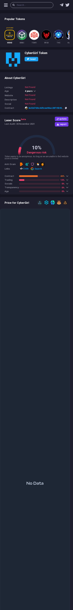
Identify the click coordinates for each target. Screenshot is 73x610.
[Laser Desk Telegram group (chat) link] (61, 6)
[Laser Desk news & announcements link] (67, 6)
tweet (33, 59)
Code (26, 168)
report (63, 124)
